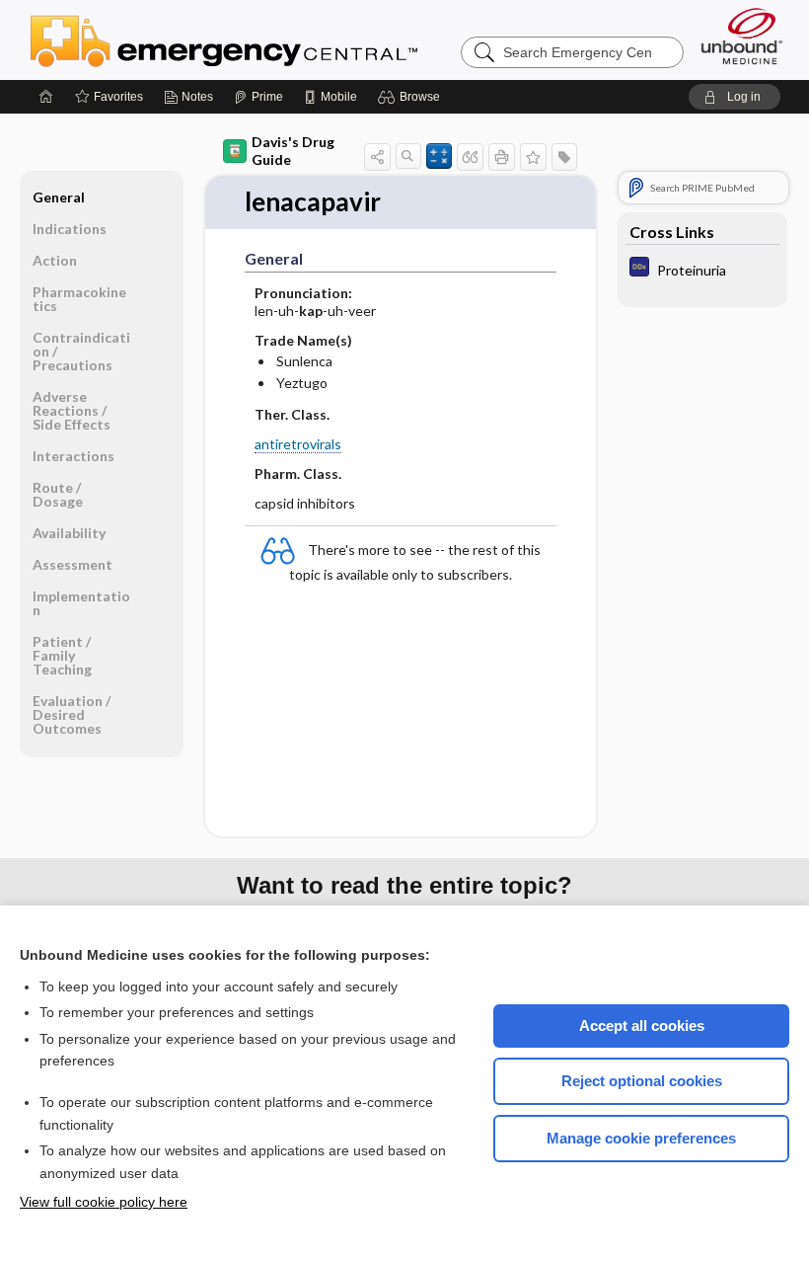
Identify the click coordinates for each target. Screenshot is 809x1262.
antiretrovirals (298, 443)
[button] (412, 97)
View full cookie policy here (103, 1202)
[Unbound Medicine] (742, 36)
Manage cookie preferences (641, 1138)
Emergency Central (275, 39)
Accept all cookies (641, 1025)
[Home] (46, 97)
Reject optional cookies (641, 1080)
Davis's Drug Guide (293, 150)
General (59, 197)
